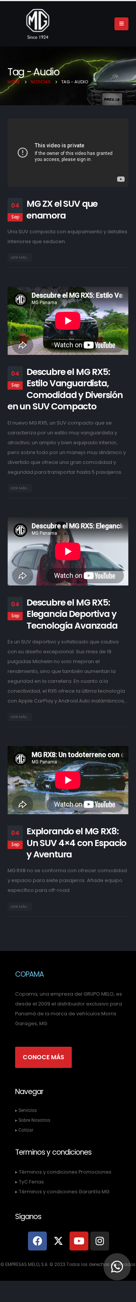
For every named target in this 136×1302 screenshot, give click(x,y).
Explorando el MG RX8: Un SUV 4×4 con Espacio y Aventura (76, 842)
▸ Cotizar (24, 1130)
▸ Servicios (26, 1110)
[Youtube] (79, 1241)
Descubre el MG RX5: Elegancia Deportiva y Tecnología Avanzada (71, 614)
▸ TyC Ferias (29, 1182)
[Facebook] (37, 1241)
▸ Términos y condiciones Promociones (63, 1172)
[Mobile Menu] (121, 23)
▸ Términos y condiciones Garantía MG (62, 1191)
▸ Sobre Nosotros (32, 1120)
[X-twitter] (58, 1241)
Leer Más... (20, 257)
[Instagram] (99, 1241)
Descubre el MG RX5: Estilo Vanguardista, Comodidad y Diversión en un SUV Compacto (65, 388)
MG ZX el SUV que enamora (61, 209)
